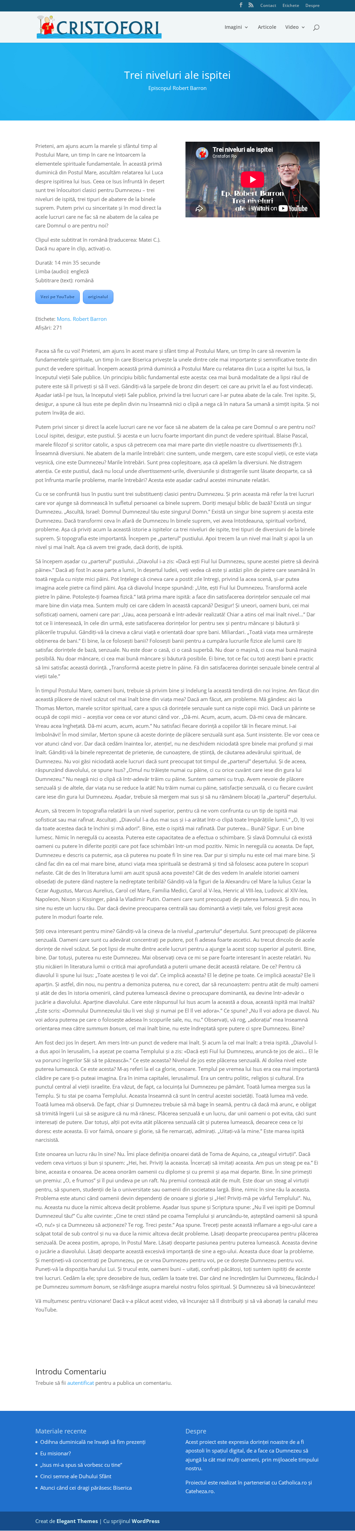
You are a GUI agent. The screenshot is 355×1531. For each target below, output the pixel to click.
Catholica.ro (292, 1482)
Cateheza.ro (199, 1491)
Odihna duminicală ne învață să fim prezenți (93, 1441)
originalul (98, 297)
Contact (268, 5)
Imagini (233, 27)
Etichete (291, 5)
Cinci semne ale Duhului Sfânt (75, 1476)
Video (292, 27)
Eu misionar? (55, 1453)
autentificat (80, 1382)
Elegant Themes (77, 1520)
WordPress (145, 1520)
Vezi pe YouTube (58, 297)
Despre (312, 5)
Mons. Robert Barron (82, 318)
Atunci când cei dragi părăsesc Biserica (86, 1487)
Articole (267, 27)
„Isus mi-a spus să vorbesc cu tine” (81, 1464)
